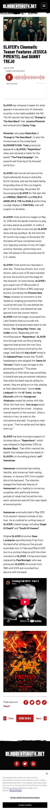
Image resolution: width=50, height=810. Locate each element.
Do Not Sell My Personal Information (25, 797)
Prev (11, 718)
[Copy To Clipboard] (44, 702)
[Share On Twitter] (32, 702)
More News (25, 718)
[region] (25, 790)
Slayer (6, 705)
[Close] (47, 774)
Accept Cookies (25, 805)
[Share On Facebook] (25, 702)
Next (38, 718)
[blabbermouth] (20, 7)
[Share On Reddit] (38, 702)
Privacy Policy (15, 790)
